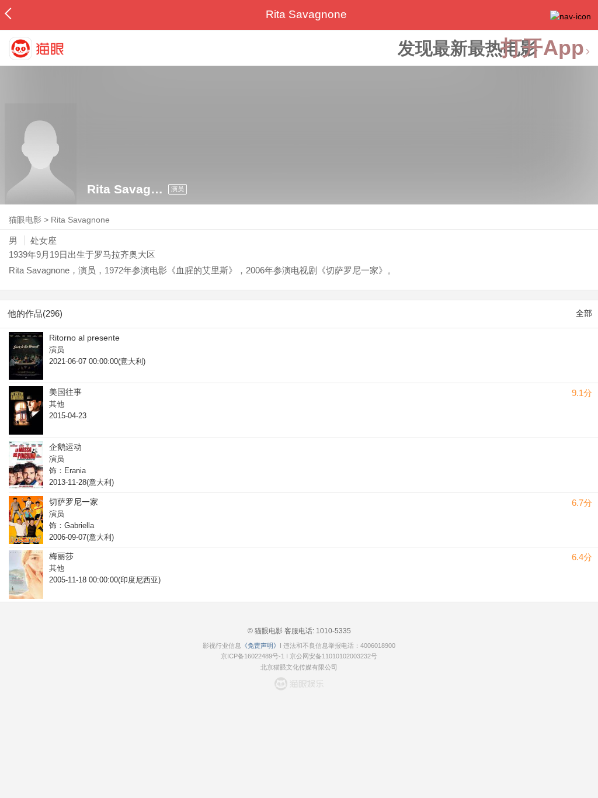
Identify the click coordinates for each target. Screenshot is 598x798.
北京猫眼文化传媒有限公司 (299, 667)
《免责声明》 (260, 645)
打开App (542, 48)
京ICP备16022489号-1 (252, 656)
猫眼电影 (25, 219)
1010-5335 (332, 631)
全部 (584, 313)
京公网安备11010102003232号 (333, 656)
